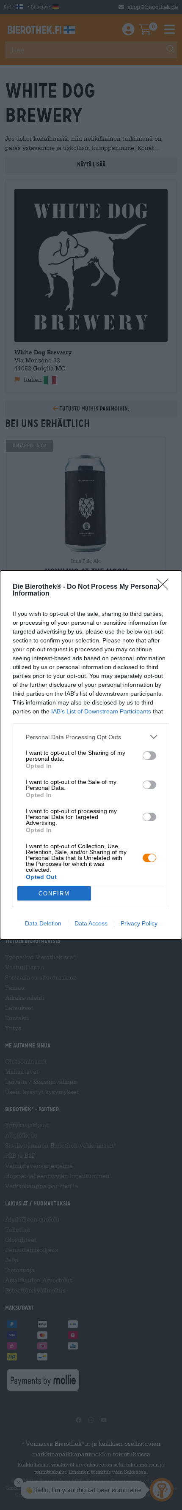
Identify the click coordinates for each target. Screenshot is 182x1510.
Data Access (91, 923)
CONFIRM (54, 893)
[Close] (165, 587)
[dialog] (91, 755)
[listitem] (91, 736)
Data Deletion (43, 923)
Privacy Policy (139, 923)
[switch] (149, 755)
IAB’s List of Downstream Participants (101, 711)
